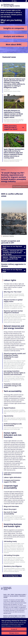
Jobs (9, 594)
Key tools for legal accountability (10, 513)
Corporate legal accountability (11, 486)
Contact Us (6, 596)
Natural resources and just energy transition (14, 327)
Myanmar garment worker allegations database (13, 312)
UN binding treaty (10, 541)
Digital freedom (9, 408)
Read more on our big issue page (12, 247)
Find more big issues (11, 576)
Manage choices (14, 633)
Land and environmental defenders (12, 473)
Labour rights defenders (12, 477)
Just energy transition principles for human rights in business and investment (14, 372)
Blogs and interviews (11, 506)
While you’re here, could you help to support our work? (10, 127)
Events (5, 594)
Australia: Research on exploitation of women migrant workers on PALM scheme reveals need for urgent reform (13, 114)
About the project (10, 509)
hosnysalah (23, 233)
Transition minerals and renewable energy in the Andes (12, 385)
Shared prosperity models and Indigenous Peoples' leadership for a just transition (14, 356)
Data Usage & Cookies (20, 594)
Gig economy (8, 416)
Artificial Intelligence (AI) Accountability (13, 424)
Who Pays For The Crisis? (12, 292)
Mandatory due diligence (13, 566)
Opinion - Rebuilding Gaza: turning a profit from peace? (12, 259)
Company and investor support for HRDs (12, 481)
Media (12, 594)
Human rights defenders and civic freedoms (13, 435)
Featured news (9, 57)
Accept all (14, 629)
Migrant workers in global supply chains (13, 300)
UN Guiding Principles (11, 555)
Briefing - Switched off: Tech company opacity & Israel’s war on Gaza (13, 252)
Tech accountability (12, 391)
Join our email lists (14, 596)
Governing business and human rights (13, 525)
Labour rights (10, 280)
